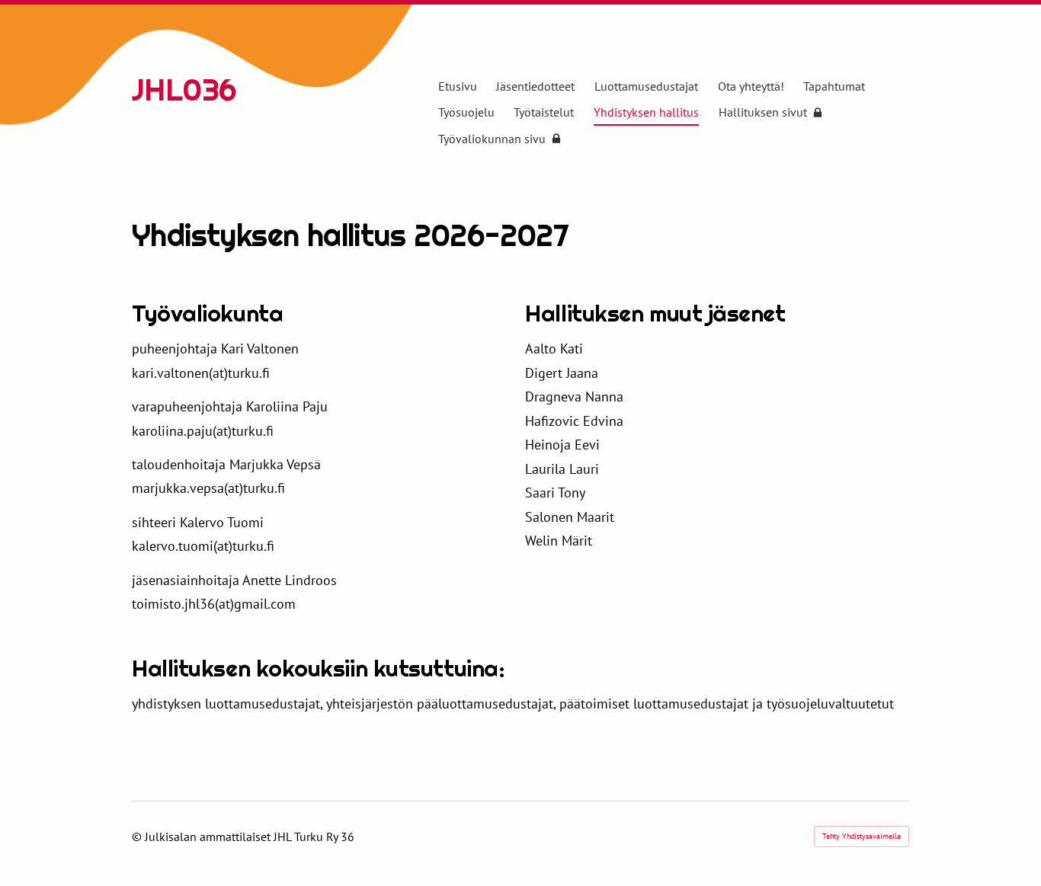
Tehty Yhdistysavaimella (861, 836)
